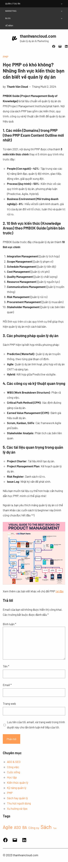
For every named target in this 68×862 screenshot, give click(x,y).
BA (24, 827)
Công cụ (33, 828)
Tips (54, 828)
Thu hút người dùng (19, 803)
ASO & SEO (14, 761)
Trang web (9, 703)
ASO (17, 827)
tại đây (60, 591)
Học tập (12, 777)
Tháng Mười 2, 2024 (44, 86)
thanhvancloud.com (38, 36)
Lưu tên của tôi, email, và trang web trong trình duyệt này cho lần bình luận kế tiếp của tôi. (36, 724)
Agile (8, 827)
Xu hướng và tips (17, 808)
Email (7, 685)
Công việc (13, 767)
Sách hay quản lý (17, 798)
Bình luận (9, 624)
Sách (46, 827)
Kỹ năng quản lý (16, 787)
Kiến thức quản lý (17, 782)
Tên (6, 666)
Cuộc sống (13, 772)
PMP (5, 56)
